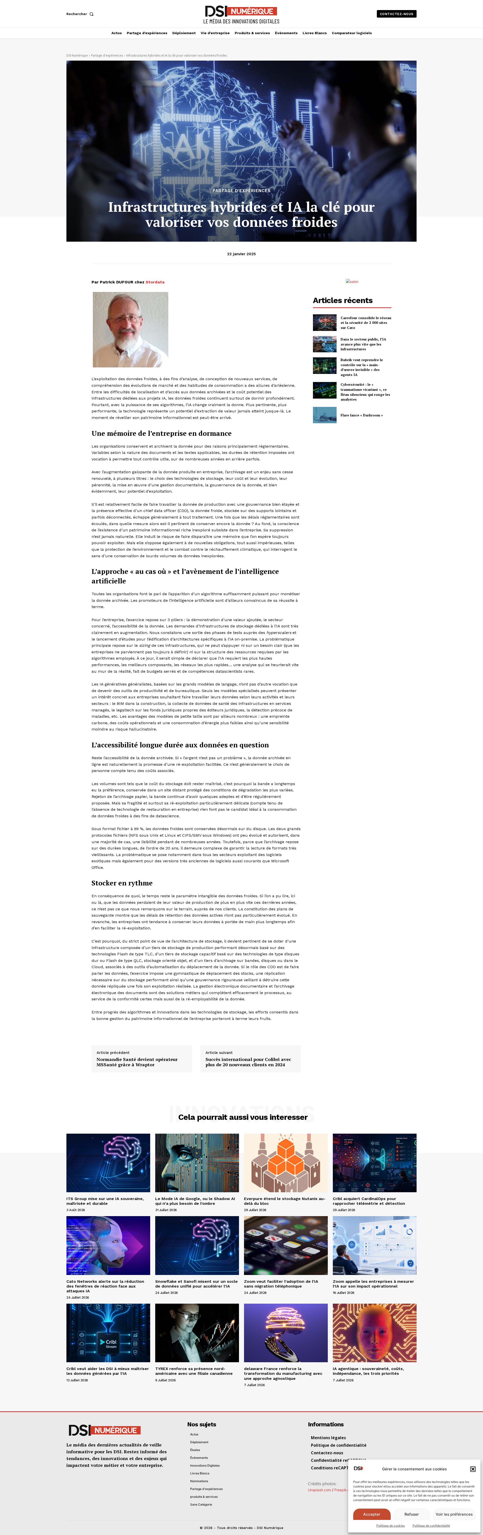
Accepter (371, 1514)
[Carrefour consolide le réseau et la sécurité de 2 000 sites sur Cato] (324, 322)
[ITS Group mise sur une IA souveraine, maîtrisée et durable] (108, 1163)
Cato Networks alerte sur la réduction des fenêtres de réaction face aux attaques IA (105, 1286)
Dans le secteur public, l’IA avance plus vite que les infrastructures (363, 344)
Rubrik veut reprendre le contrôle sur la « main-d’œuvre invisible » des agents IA (362, 367)
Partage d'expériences (107, 55)
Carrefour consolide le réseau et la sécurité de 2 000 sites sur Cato (366, 322)
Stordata (155, 282)
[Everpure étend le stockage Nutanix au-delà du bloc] (286, 1163)
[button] (472, 1469)
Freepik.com (344, 1490)
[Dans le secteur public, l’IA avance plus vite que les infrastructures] (324, 344)
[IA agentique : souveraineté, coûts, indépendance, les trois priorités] (375, 1333)
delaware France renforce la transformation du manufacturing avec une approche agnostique (283, 1373)
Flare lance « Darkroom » (362, 415)
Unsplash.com (319, 1490)
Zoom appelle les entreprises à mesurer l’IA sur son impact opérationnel (373, 1284)
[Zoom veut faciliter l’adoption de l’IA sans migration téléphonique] (286, 1245)
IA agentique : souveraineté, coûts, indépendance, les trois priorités (368, 1371)
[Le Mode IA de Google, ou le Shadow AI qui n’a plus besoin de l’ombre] (197, 1163)
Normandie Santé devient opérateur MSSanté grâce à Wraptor (137, 1062)
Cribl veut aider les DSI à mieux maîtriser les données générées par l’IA (107, 1371)
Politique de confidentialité (431, 1525)
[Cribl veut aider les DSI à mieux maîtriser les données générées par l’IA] (108, 1333)
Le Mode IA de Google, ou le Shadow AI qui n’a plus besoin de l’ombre (195, 1201)
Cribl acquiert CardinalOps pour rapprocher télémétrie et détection (369, 1201)
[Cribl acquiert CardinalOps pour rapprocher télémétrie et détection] (375, 1163)
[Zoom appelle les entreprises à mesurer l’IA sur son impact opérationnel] (375, 1245)
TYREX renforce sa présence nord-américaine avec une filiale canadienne (194, 1371)
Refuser (412, 1514)
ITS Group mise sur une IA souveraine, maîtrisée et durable (105, 1201)
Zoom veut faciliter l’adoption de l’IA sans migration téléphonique (281, 1284)
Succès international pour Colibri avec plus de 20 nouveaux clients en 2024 (248, 1062)
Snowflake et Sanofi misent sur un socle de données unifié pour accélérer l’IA (196, 1284)
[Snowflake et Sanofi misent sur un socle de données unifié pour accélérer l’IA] (197, 1245)
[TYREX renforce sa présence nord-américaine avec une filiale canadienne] (197, 1333)
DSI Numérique (77, 55)
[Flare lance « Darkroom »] (324, 415)
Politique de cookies (390, 1525)
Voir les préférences (454, 1514)
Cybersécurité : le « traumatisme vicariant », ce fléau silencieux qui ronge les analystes (365, 392)
